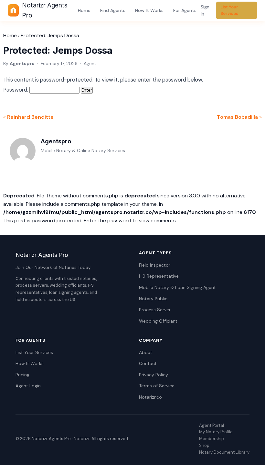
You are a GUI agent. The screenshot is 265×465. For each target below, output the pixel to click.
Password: (16, 89)
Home (84, 10)
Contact (148, 363)
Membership (211, 438)
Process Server (155, 310)
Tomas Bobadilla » (239, 117)
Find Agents (112, 10)
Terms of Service (157, 386)
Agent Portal (211, 425)
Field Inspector (154, 265)
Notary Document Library (224, 452)
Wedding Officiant (158, 321)
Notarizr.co (150, 397)
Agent (90, 63)
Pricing (22, 375)
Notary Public (153, 299)
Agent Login (28, 386)
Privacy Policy (153, 375)
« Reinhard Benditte (28, 117)
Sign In (205, 10)
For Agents (184, 10)
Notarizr (82, 438)
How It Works (149, 10)
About (145, 352)
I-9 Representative (159, 276)
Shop (204, 445)
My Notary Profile (216, 432)
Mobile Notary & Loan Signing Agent (177, 287)
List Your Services (229, 10)
